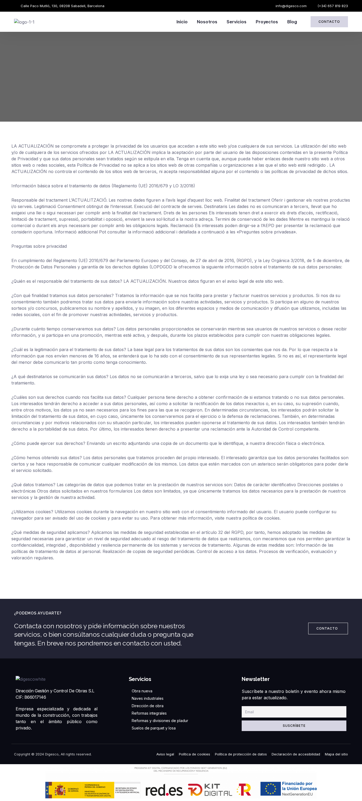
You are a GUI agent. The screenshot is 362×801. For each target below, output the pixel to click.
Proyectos (267, 21)
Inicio (182, 21)
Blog (292, 21)
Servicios (236, 21)
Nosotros (207, 21)
